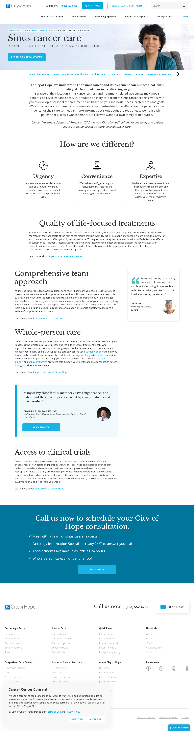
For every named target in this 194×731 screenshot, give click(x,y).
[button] (184, 5)
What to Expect (12, 638)
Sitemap (185, 717)
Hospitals (151, 628)
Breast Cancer (59, 667)
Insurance (10, 634)
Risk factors (98, 74)
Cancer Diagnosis (61, 643)
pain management (76, 355)
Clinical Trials (58, 652)
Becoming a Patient (16, 628)
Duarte (149, 643)
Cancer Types (59, 634)
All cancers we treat (27, 30)
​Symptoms (114, 74)
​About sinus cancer (39, 74)
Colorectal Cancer (61, 677)
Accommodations (14, 643)
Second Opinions (13, 647)
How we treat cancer (52, 16)
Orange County (153, 647)
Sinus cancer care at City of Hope (71, 74)
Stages (139, 74)
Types (128, 74)
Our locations (79, 16)
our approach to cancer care (50, 318)
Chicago (150, 638)
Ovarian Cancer (60, 681)
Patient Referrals (107, 647)
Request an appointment (26, 57)
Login (184, 16)
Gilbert (8, 672)
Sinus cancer (46, 30)
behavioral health (37, 361)
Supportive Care (60, 647)
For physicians (164, 16)
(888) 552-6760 (69, 5)
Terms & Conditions (146, 717)
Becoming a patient (105, 16)
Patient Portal (106, 634)
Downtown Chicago (15, 667)
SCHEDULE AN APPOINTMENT (126, 5)
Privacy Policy (73, 711)
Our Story (104, 667)
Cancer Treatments (61, 638)
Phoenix (150, 652)
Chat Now (175, 607)
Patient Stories (106, 672)
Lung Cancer (58, 672)
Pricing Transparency (109, 652)
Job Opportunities (108, 681)
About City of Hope (110, 662)
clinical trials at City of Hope (49, 488)
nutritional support (94, 351)
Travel (8, 652)
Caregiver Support (108, 677)
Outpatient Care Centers (19, 662)
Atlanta (149, 634)
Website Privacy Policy (168, 717)
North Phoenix (12, 677)
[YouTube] (187, 668)
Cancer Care (59, 628)
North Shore (11, 681)
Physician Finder (107, 638)
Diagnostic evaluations (159, 74)
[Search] (169, 5)
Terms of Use (53, 711)
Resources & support (136, 16)
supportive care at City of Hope (51, 372)
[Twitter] (161, 668)
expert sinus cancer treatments (65, 256)
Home (11, 30)
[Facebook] (148, 668)
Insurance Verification (110, 643)
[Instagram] (174, 668)
